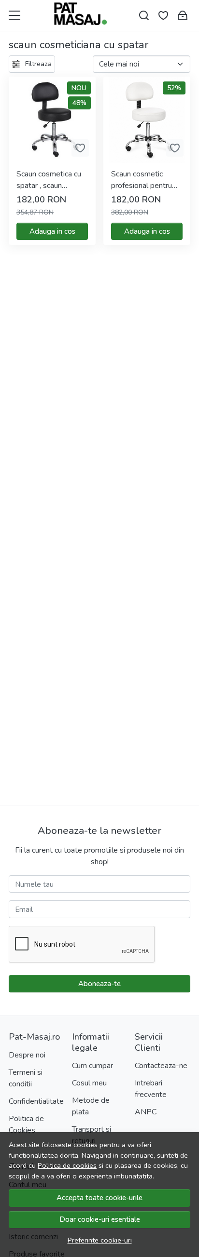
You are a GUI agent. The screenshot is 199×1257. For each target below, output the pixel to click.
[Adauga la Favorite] (80, 148)
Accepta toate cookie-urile (99, 1198)
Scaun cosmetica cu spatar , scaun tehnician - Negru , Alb (48, 180)
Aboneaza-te (99, 984)
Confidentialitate (36, 1101)
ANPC (145, 1112)
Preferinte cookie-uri (100, 1240)
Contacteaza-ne (161, 1065)
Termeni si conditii (26, 1078)
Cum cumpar (92, 1065)
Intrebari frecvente (151, 1089)
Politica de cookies (67, 1165)
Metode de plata (91, 1106)
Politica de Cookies (26, 1124)
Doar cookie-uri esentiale (99, 1219)
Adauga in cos (52, 231)
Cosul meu (89, 1083)
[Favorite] (163, 15)
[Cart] (182, 15)
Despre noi (27, 1055)
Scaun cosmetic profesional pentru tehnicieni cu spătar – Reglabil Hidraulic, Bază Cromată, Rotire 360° (146, 180)
